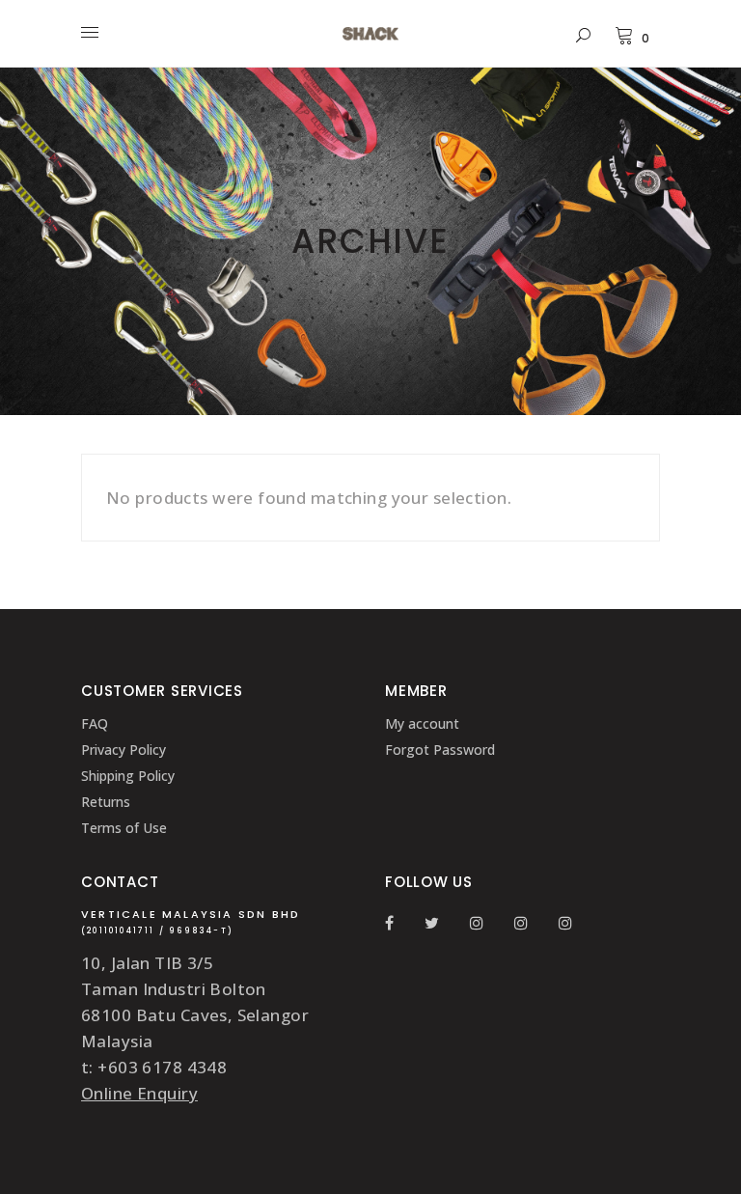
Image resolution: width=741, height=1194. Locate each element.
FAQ (94, 723)
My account (422, 723)
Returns (105, 801)
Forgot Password (440, 749)
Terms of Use (124, 828)
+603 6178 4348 (162, 1067)
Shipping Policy (128, 775)
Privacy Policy (123, 749)
